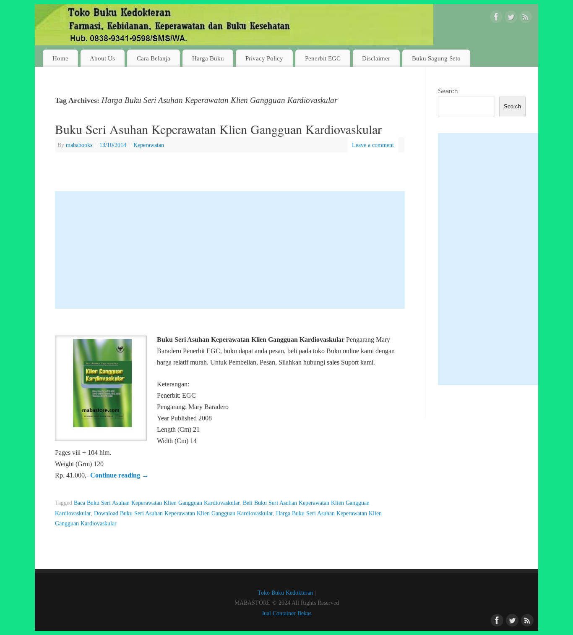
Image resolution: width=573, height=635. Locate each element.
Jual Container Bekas (286, 613)
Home (60, 58)
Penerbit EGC (323, 58)
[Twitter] (511, 18)
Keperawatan (148, 145)
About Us (102, 58)
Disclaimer (376, 58)
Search (448, 90)
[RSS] (525, 18)
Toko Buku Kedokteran (285, 592)
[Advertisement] (230, 250)
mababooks (79, 145)
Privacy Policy (264, 58)
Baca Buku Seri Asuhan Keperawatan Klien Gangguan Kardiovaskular (157, 502)
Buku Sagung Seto (436, 58)
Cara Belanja (153, 58)
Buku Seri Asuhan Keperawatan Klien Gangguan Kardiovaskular (218, 129)
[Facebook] (496, 18)
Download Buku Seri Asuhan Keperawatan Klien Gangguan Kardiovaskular (183, 513)
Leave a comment (373, 145)
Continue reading (119, 475)
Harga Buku (208, 58)
